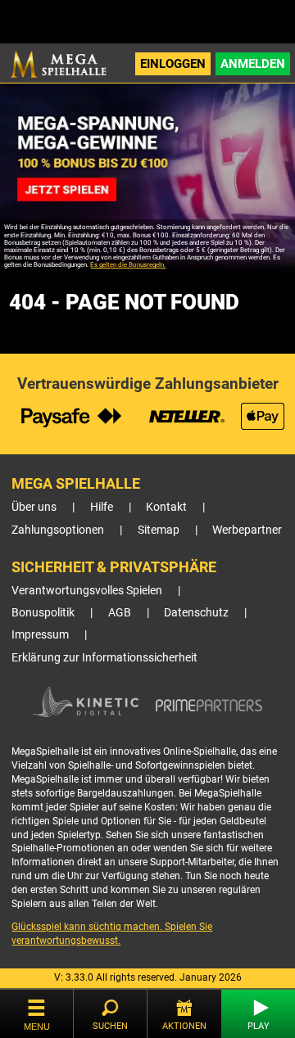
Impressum (40, 635)
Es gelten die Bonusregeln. (128, 265)
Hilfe (101, 507)
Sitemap (158, 530)
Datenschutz (196, 613)
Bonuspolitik (43, 613)
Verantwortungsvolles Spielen (86, 591)
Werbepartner (247, 530)
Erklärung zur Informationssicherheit (104, 658)
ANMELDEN (252, 63)
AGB (119, 613)
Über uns (34, 507)
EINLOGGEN (173, 63)
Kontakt (166, 507)
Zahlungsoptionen (57, 530)
